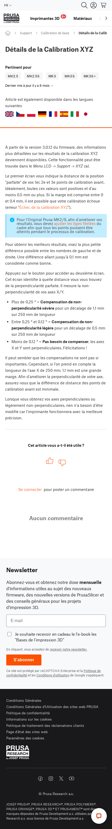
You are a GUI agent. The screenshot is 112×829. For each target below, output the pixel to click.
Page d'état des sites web (27, 731)
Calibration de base (55, 33)
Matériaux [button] (82, 18)
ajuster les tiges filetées (75, 223)
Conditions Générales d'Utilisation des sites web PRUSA (52, 706)
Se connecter (30, 489)
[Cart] (103, 5)
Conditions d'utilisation (52, 675)
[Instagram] (51, 778)
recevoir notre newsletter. (68, 649)
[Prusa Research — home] (11, 18)
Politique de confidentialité (28, 713)
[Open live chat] (99, 816)
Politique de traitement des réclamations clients (45, 725)
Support (26, 33)
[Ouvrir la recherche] (84, 5)
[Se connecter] (93, 5)
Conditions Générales (23, 700)
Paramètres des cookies (25, 738)
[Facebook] (40, 778)
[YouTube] (71, 778)
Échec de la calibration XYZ (43, 207)
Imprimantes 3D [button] (47, 18)
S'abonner (24, 660)
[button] (9, 114)
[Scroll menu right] (106, 18)
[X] (61, 778)
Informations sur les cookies (29, 719)
